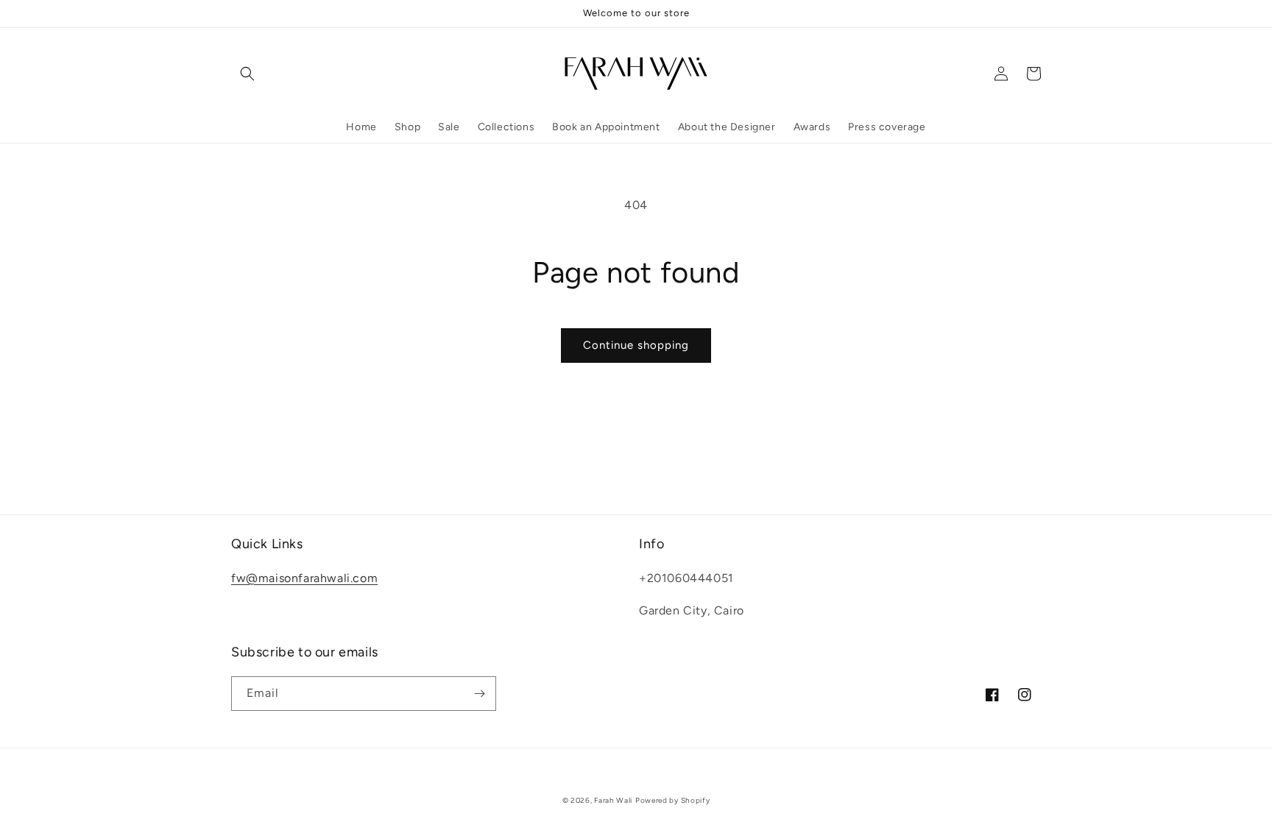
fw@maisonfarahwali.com (304, 578)
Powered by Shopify (672, 800)
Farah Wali (613, 800)
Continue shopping (636, 345)
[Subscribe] (479, 693)
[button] (247, 73)
